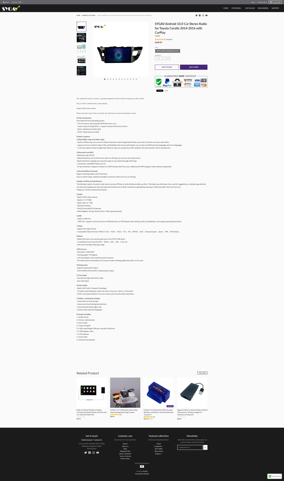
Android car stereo (88, 15)
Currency (14, 2)
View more (202, 373)
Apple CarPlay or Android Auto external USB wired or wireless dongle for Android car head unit (192, 412)
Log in (253, 2)
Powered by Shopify (142, 474)
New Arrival (159, 451)
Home (78, 15)
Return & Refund (125, 454)
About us (125, 446)
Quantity (158, 55)
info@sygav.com (87, 440)
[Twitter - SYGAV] (196, 15)
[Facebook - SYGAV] (200, 15)
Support (158, 454)
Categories (158, 446)
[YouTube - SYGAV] (206, 15)
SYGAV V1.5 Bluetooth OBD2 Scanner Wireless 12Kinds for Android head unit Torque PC (158, 412)
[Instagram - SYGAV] (203, 15)
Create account (262, 2)
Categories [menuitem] (236, 8)
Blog (125, 449)
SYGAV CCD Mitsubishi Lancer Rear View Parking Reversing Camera (124, 411)
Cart (276, 2)
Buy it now (193, 67)
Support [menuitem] (275, 8)
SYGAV (157, 36)
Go (205, 447)
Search (125, 444)
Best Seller (159, 449)
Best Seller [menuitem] (250, 8)
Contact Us (98, 440)
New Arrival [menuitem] (263, 8)
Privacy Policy (125, 458)
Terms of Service (125, 456)
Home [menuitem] (225, 8)
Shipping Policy (125, 451)
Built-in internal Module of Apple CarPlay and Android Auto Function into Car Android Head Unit (92, 412)
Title (156, 47)
